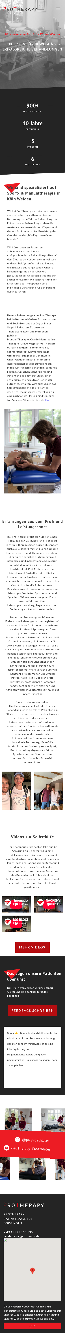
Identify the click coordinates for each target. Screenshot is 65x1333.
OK (32, 1326)
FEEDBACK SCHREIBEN (32, 1010)
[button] (58, 9)
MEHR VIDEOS (32, 947)
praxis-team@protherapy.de (22, 1236)
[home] (20, 9)
